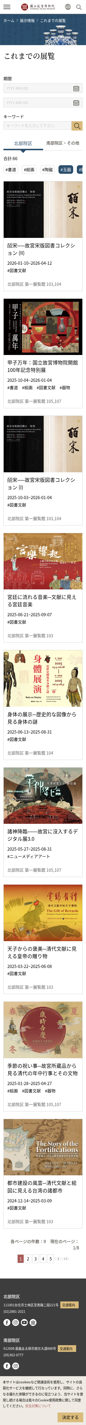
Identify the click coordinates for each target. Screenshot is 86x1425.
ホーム (8, 20)
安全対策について (38, 1405)
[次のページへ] (58, 1259)
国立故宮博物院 (37, 7)
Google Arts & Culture (33, 1322)
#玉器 (66, 169)
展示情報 (27, 20)
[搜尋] (80, 7)
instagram (15, 1322)
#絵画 (29, 169)
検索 (77, 126)
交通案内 (68, 1304)
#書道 (11, 169)
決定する (70, 1417)
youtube (24, 1322)
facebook (6, 1322)
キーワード (13, 116)
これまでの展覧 (53, 20)
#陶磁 (47, 169)
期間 (7, 78)
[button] (7, 7)
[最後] (65, 1259)
